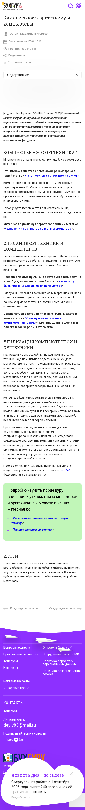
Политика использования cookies (62, 672)
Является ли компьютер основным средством (38, 228)
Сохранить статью (20, 62)
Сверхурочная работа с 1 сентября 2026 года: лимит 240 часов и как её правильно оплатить (41, 787)
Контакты (10, 668)
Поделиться (16, 55)
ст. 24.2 (66, 470)
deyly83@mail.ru (19, 725)
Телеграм (10, 661)
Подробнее (18, 797)
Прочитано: (22, 48)
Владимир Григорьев (34, 33)
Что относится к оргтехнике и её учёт (50, 175)
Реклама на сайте (16, 681)
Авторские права (16, 688)
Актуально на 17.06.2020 (24, 41)
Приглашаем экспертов (21, 654)
